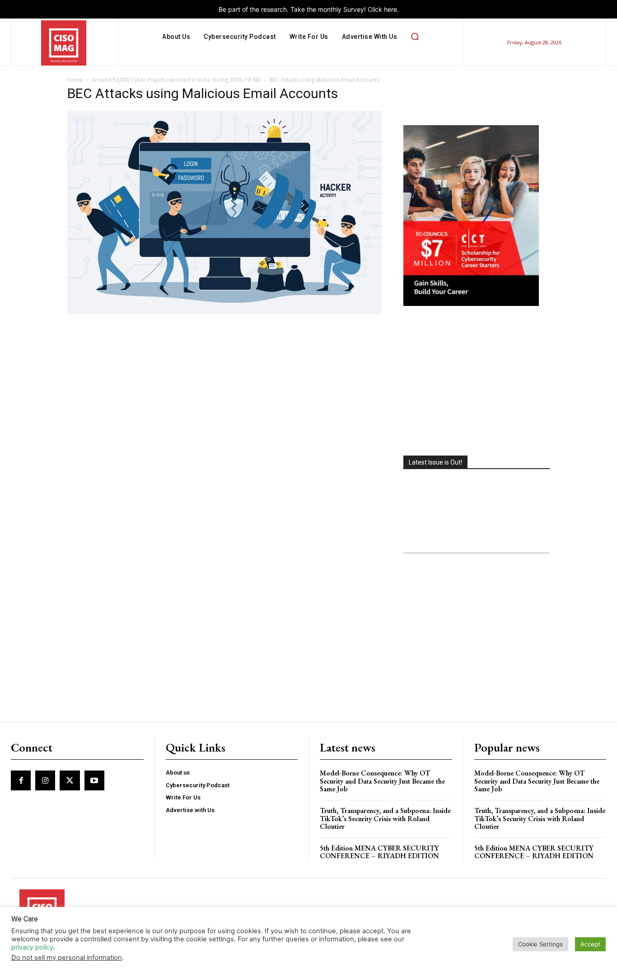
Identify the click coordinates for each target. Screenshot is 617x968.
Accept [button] (590, 944)
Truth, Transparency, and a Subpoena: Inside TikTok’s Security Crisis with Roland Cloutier (385, 818)
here (390, 9)
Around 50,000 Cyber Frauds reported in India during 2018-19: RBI (176, 80)
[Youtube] (94, 780)
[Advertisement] (476, 381)
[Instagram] (45, 780)
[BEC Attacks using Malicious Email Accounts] (224, 311)
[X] (69, 780)
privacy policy (32, 947)
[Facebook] (21, 780)
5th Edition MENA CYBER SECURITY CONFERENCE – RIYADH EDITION (379, 852)
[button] (414, 36)
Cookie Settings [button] (540, 944)
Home (75, 80)
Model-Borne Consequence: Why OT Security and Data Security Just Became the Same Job (382, 781)
